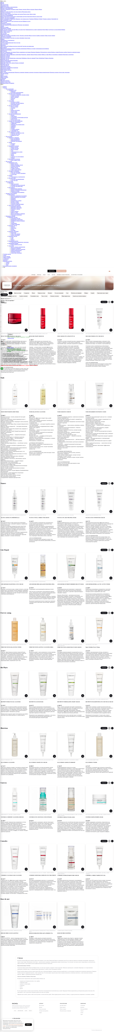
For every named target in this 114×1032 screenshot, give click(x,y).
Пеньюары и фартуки (5, 54)
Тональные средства (5, 58)
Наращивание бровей (5, 68)
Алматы (2, 81)
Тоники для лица (12, 29)
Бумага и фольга (38, 54)
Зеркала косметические (44, 72)
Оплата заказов (4, 76)
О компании (3, 78)
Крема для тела (4, 35)
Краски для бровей (19, 62)
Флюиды (37, 9)
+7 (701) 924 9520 (16, 1018)
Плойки (40, 18)
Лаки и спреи (33, 14)
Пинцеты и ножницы (19, 72)
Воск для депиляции (5, 37)
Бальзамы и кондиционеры (11, 7)
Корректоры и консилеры (15, 58)
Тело (49, 274)
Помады (2, 60)
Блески (11, 60)
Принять (28, 1024)
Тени (4, 65)
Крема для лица (4, 29)
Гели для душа (17, 42)
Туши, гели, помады (10, 62)
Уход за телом (4, 33)
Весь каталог (41, 1005)
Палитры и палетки (54, 72)
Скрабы (2, 26)
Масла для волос (31, 9)
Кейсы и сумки (45, 54)
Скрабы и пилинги (40, 35)
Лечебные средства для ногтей (15, 46)
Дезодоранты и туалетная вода (7, 40)
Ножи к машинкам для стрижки (23, 52)
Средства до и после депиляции (17, 37)
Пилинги (3, 27)
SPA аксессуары (4, 41)
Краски (2, 16)
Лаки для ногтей (4, 46)
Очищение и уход (5, 5)
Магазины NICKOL (5, 80)
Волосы (39, 274)
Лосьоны (10, 14)
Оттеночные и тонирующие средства (18, 16)
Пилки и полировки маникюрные (19, 48)
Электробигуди (54, 18)
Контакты (3, 79)
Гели (13, 14)
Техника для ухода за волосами (8, 17)
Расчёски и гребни (5, 11)
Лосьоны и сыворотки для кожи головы (9, 9)
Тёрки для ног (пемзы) (50, 35)
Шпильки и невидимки (15, 54)
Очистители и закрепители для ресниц (9, 67)
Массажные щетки (26, 11)
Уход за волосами (4, 4)
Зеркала (32, 54)
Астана (6, 81)
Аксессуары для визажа (64, 72)
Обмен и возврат (4, 77)
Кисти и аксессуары (37, 16)
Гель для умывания (5, 24)
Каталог (2, 3)
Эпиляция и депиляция (6, 36)
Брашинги (38, 52)
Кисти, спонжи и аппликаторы (8, 72)
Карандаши (7, 60)
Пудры (37, 58)
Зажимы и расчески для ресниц (32, 72)
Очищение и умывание (6, 23)
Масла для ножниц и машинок (56, 54)
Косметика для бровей (6, 61)
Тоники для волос (23, 9)
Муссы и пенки (4, 14)
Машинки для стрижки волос (22, 18)
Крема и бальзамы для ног (13, 35)
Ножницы (33, 52)
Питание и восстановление (7, 8)
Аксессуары (3, 10)
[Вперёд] (112, 302)
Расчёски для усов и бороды (15, 11)
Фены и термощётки (5, 18)
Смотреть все (104, 483)
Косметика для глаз (5, 64)
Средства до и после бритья (55, 29)
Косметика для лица (5, 57)
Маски (40, 9)
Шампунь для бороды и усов (7, 21)
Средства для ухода (18, 21)
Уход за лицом (4, 22)
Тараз (9, 81)
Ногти (53, 274)
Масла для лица (19, 29)
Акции (2, 74)
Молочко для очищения (23, 24)
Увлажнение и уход (5, 34)
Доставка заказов (4, 73)
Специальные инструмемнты (42, 48)
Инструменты (4, 47)
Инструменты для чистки (6, 30)
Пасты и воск (26, 14)
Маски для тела (32, 35)
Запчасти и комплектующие (73, 52)
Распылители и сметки (46, 52)
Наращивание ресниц (5, 66)
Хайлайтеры (41, 58)
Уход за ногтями (4, 43)
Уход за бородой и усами (6, 20)
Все (10, 293)
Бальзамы (15, 60)
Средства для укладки (5, 13)
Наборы (63, 29)
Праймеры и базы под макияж (28, 58)
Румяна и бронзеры (49, 58)
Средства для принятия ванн (7, 42)
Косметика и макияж (5, 55)
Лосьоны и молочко (24, 35)
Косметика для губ (5, 59)
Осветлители (30, 16)
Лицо (44, 274)
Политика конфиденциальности (97, 1030)
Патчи (43, 29)
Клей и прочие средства (6, 70)
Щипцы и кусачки (31, 48)
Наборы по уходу (26, 21)
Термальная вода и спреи (31, 29)
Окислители (7, 16)
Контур (7, 65)
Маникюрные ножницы (6, 48)
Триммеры (31, 18)
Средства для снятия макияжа (79, 296)
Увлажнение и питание (6, 28)
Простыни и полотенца (68, 54)
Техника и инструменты (6, 49)
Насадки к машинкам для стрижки (8, 52)
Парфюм (2, 39)
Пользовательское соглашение (7, 83)
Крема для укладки (18, 14)
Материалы (3, 45)
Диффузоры (12, 18)
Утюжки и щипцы (47, 18)
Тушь (2, 65)
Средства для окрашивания (7, 15)
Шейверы (36, 18)
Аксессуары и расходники (6, 53)
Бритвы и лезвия (55, 52)
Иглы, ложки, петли (5, 32)
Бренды (2, 2)
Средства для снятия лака (28, 46)
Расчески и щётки (63, 52)
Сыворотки (39, 29)
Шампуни (3, 7)
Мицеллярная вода (13, 24)
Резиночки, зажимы (25, 54)
